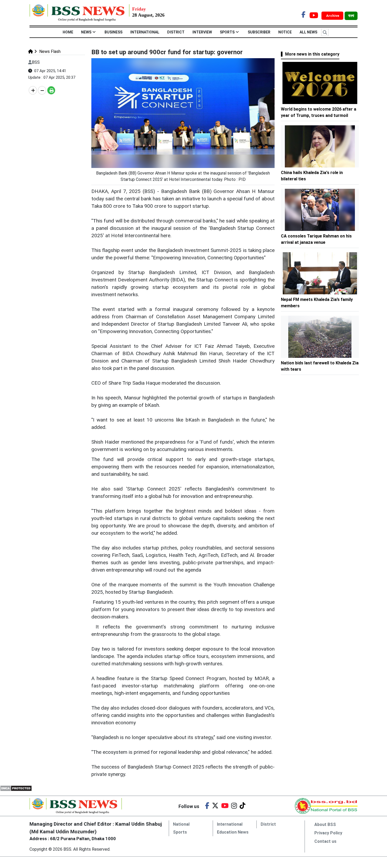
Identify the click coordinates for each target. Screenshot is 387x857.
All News (308, 32)
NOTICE (285, 32)
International (144, 32)
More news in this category (312, 54)
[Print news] (51, 90)
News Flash (49, 51)
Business (113, 32)
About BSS (325, 824)
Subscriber (259, 32)
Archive (333, 16)
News (86, 32)
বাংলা (351, 16)
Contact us (325, 841)
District (176, 32)
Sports (227, 32)
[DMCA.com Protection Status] (16, 787)
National (181, 824)
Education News (233, 832)
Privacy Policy (328, 832)
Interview (202, 32)
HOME (68, 32)
